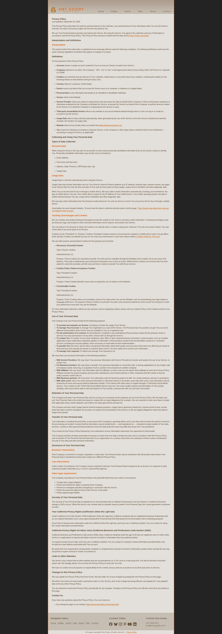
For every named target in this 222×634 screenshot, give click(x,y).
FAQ (87, 623)
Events (128, 11)
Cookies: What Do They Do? (148, 237)
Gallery (114, 11)
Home (101, 11)
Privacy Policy (132, 632)
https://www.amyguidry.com (111, 125)
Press (140, 11)
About (153, 11)
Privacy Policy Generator (138, 36)
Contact (167, 11)
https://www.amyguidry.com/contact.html (102, 604)
